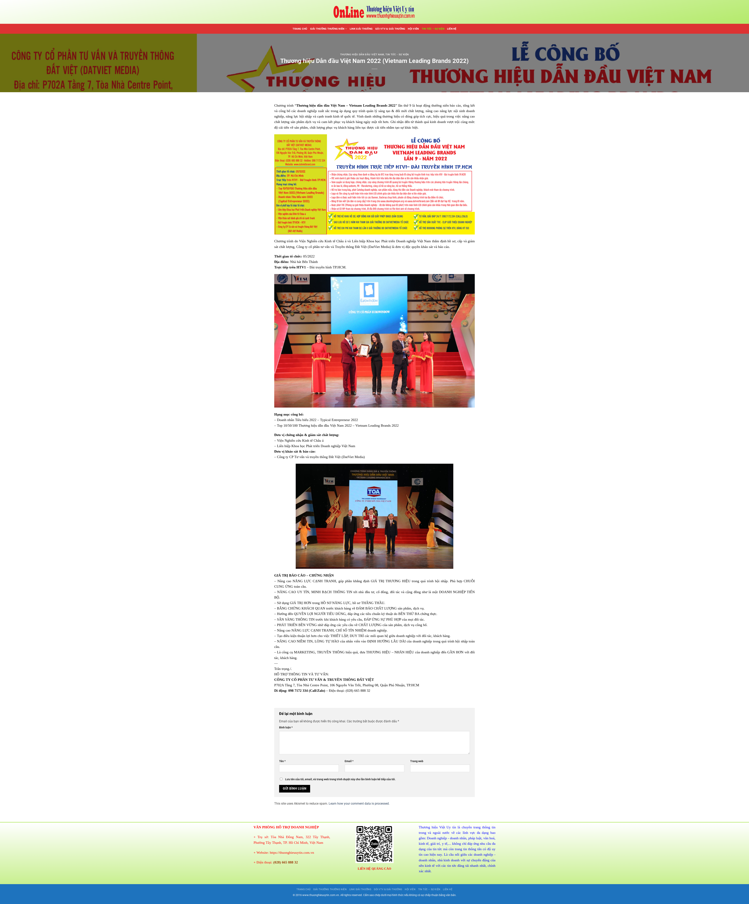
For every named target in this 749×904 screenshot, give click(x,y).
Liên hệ (451, 28)
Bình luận (286, 727)
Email (349, 761)
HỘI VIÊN (413, 28)
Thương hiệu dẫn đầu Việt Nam (362, 54)
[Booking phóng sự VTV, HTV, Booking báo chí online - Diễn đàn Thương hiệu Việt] (375, 11)
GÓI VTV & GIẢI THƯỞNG (390, 28)
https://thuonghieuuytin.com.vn (292, 852)
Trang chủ (300, 28)
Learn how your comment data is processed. (359, 803)
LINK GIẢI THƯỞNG (361, 28)
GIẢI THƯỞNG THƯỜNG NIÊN (327, 28)
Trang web (416, 761)
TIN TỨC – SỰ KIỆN (433, 28)
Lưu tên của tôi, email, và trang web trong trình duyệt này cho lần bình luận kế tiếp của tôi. (340, 779)
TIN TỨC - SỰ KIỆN (397, 54)
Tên (282, 761)
